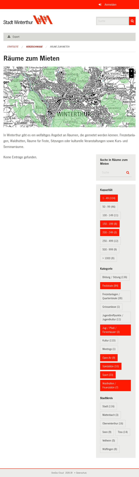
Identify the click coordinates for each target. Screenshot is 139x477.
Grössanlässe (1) (111, 306)
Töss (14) (123, 432)
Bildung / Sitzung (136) (114, 277)
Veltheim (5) (108, 440)
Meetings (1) (108, 349)
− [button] (131, 76)
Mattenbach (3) (110, 414)
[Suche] (132, 21)
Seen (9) (106, 432)
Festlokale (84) (110, 285)
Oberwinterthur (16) (112, 423)
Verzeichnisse (34, 46)
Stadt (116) (108, 406)
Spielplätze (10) (110, 366)
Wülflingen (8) (109, 449)
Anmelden (110, 4)
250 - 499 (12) (110, 241)
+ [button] (131, 71)
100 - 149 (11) (110, 215)
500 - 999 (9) (109, 249)
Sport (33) (107, 374)
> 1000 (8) (108, 258)
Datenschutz (82, 473)
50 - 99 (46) (108, 206)
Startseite (12, 46)
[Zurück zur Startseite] (28, 23)
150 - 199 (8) (109, 223)
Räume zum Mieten (59, 46)
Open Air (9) (108, 357)
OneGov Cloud (58, 473)
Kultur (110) (108, 340)
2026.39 (69, 473)
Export (16, 36)
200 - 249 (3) (109, 232)
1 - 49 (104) (108, 198)
